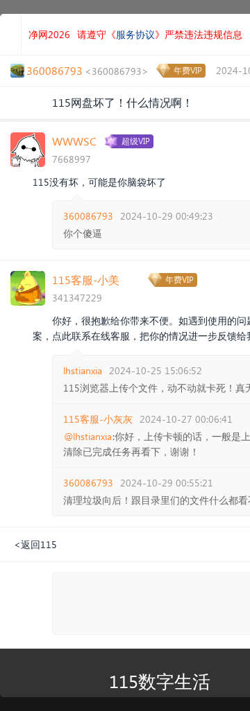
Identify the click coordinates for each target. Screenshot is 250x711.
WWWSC (74, 141)
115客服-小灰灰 (98, 418)
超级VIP (136, 141)
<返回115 (35, 544)
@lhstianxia (88, 436)
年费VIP (188, 70)
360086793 (88, 215)
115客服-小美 (85, 279)
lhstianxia (82, 370)
